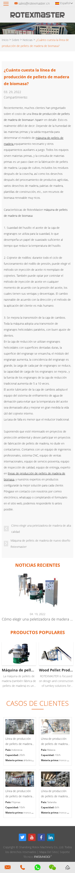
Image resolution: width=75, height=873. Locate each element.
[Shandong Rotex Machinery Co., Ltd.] (37, 16)
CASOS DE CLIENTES (37, 703)
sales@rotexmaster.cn (34, 3)
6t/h (57, 807)
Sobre (15, 40)
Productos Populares (37, 632)
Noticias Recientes (37, 565)
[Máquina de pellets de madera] (19, 653)
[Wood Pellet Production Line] (56, 653)
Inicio (5, 40)
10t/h (58, 755)
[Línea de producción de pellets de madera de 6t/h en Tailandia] (55, 779)
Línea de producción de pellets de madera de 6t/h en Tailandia (54, 794)
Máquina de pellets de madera (19, 670)
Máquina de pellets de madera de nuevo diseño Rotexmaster (40, 544)
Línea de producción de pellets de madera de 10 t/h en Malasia (54, 742)
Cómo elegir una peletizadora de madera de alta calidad (41, 529)
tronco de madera (33, 812)
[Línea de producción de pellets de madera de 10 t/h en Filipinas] (19, 779)
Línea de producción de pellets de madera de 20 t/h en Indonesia (19, 742)
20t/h (22, 755)
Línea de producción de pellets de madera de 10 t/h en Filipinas (18, 794)
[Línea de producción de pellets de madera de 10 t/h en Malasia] (55, 726)
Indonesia (17, 750)
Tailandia (51, 802)
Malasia (51, 750)
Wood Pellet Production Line (56, 670)
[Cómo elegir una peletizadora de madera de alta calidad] (37, 590)
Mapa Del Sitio (48, 852)
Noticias (28, 40)
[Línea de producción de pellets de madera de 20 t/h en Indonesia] (19, 726)
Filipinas (16, 802)
